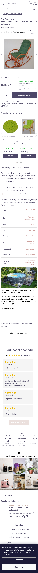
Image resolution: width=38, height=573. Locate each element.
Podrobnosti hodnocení (30, 32)
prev (1, 135)
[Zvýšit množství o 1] (10, 95)
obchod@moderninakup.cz (19, 529)
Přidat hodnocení (19, 333)
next (36, 135)
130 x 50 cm (30, 236)
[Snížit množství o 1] (2, 95)
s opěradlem (30, 255)
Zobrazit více (19, 422)
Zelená (32, 225)
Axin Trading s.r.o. (7, 19)
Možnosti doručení (29, 89)
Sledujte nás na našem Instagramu (19, 456)
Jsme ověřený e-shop (18, 505)
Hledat (34, 8)
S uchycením (30, 249)
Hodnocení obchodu (19, 350)
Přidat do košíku (24, 95)
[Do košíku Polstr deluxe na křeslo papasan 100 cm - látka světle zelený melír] (10, 156)
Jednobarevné (29, 260)
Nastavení (19, 560)
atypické (32, 230)
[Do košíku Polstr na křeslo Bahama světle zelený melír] (28, 156)
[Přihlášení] (25, 3)
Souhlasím (19, 567)
